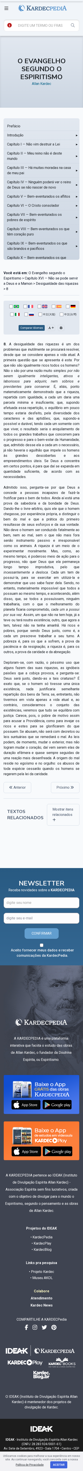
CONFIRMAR (42, 933)
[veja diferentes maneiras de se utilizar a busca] (9, 25)
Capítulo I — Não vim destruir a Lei (33, 144)
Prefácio (13, 126)
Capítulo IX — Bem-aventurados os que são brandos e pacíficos (37, 246)
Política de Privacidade (30, 1464)
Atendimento (41, 1298)
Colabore (41, 1291)
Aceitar (59, 1464)
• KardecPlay (41, 1243)
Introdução (15, 135)
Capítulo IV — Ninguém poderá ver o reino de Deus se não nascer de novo (39, 184)
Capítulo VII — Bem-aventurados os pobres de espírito (34, 217)
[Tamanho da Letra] (51, 328)
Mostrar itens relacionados (62, 812)
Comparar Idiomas (31, 327)
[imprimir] (61, 328)
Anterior (19, 787)
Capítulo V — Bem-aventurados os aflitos (38, 196)
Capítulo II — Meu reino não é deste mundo (34, 156)
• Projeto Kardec (41, 1272)
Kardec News (42, 1305)
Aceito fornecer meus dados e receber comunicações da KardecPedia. (42, 953)
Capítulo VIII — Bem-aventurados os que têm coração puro (38, 231)
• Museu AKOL (41, 1278)
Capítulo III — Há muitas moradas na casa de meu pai (39, 170)
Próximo (63, 787)
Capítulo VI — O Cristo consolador (33, 205)
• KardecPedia (41, 1237)
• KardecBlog (42, 1249)
